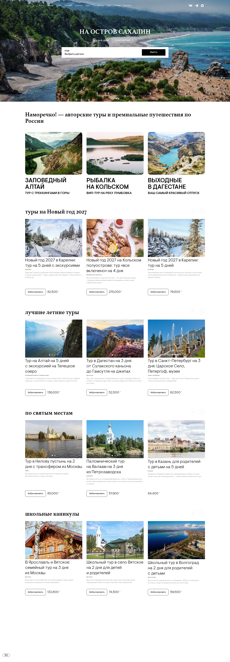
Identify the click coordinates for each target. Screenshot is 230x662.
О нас (58, 6)
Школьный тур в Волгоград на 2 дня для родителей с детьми (173, 568)
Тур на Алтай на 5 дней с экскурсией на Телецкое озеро (50, 366)
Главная (50, 6)
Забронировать (35, 292)
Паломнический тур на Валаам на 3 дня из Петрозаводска (106, 466)
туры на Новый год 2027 (56, 211)
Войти (41, 6)
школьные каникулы (52, 513)
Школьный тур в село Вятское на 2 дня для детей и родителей (115, 567)
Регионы (78, 6)
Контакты (128, 6)
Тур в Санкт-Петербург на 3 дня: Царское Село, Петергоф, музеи (174, 366)
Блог (109, 6)
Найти (153, 52)
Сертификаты (98, 6)
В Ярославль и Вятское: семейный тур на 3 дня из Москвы (47, 567)
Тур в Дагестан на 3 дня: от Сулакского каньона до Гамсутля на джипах (109, 366)
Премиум (68, 6)
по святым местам (49, 412)
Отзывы (117, 6)
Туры (87, 6)
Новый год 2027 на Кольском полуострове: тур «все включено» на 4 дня (114, 265)
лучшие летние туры (52, 312)
